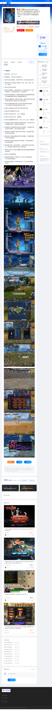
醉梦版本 (8, 534)
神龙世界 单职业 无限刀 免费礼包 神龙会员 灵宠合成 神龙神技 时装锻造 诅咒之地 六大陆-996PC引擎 (19, 562)
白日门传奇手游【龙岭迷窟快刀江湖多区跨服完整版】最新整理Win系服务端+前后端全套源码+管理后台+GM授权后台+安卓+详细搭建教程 (46, 91)
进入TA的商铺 (43, 51)
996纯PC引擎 (8, 565)
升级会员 (36, 22)
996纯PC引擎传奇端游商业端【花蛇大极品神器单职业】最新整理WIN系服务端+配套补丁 (8, 663)
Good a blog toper (43, 144)
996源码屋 (7, 468)
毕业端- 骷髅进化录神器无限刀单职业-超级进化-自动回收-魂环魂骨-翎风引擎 (19, 529)
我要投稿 (48, 5)
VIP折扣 (24, 26)
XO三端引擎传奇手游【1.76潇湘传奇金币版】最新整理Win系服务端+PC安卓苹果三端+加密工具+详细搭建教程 (8, 656)
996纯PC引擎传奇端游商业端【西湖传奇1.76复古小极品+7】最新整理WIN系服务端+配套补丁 (46, 117)
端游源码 (8, 5)
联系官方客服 (43, 54)
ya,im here (42, 151)
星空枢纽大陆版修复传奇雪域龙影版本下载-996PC (16, 594)
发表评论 (6, 65)
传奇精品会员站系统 (44, 74)
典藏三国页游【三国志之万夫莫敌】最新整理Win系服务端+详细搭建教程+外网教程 (44, 82)
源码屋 (19, 18)
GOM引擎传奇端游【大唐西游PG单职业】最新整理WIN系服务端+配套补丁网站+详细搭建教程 (46, 127)
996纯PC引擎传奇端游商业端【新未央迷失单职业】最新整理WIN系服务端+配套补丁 (8, 654)
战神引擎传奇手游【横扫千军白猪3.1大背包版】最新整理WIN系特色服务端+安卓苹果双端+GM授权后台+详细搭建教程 (44, 78)
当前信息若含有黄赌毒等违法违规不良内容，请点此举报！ (9, 32)
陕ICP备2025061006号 (21, 707)
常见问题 (13, 62)
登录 (8, 3)
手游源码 (7, 630)
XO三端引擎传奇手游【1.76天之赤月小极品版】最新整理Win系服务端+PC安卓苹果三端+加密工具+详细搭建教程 (8, 660)
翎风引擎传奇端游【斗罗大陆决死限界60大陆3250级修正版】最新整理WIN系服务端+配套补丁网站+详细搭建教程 (10, 488)
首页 (4, 5)
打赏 (20, 462)
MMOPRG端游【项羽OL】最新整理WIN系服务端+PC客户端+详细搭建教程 (28, 488)
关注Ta (40, 46)
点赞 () (31, 26)
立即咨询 (31, 62)
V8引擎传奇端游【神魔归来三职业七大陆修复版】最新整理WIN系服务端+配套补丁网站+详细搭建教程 (46, 109)
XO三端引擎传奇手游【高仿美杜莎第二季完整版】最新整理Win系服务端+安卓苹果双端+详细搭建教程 (19, 627)
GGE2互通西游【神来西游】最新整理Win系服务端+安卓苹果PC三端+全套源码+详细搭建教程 (46, 99)
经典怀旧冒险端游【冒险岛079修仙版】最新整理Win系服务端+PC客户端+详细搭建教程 (8, 651)
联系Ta (46, 47)
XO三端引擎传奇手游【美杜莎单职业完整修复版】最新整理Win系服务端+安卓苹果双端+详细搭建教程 (8, 658)
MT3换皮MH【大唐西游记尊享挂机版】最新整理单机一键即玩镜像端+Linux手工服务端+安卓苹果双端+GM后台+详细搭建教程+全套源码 (44, 70)
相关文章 (20, 62)
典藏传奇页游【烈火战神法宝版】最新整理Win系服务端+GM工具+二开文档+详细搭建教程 (44, 66)
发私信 (43, 46)
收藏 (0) (37, 26)
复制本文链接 (32, 480)
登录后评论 (12, 679)
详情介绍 (6, 62)
